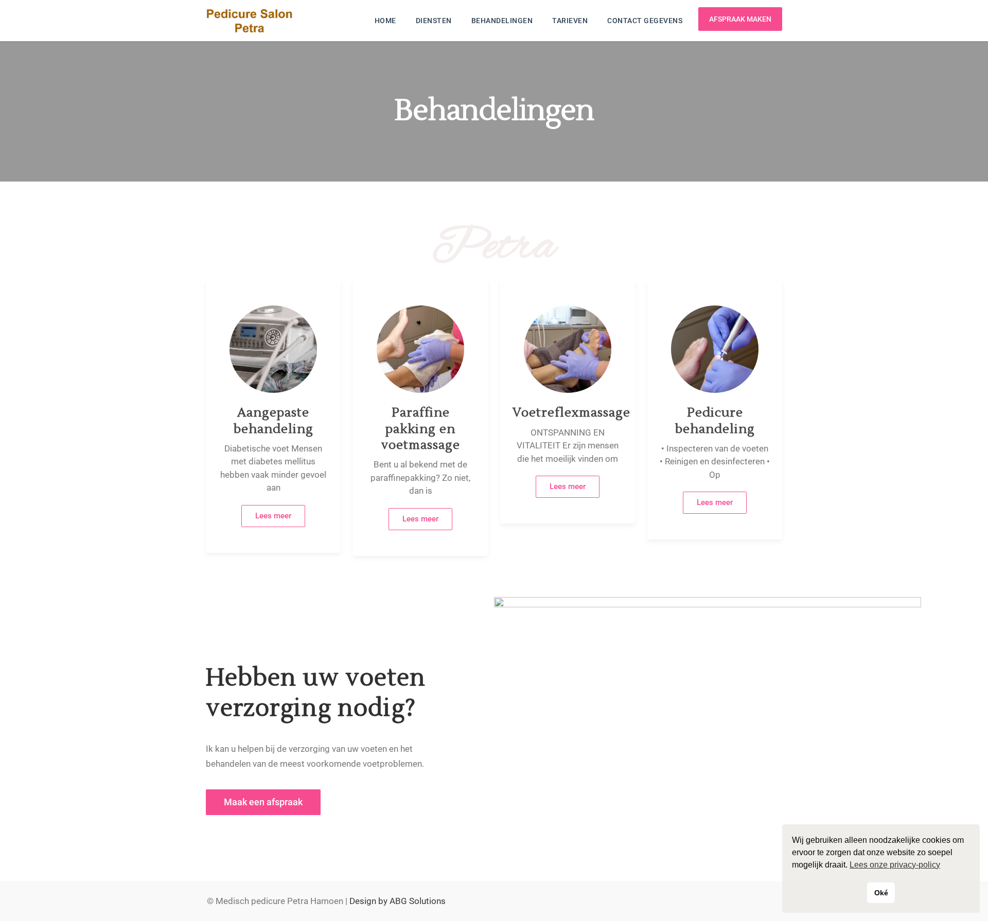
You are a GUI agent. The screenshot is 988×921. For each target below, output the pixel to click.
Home (385, 20)
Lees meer (273, 515)
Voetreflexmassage (571, 413)
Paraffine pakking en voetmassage (420, 429)
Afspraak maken (740, 19)
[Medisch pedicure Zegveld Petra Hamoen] (249, 21)
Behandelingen (502, 20)
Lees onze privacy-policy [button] (895, 864)
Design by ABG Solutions (397, 901)
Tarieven (570, 20)
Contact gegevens (644, 20)
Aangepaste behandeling (273, 421)
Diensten (434, 20)
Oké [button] (881, 893)
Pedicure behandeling (715, 421)
